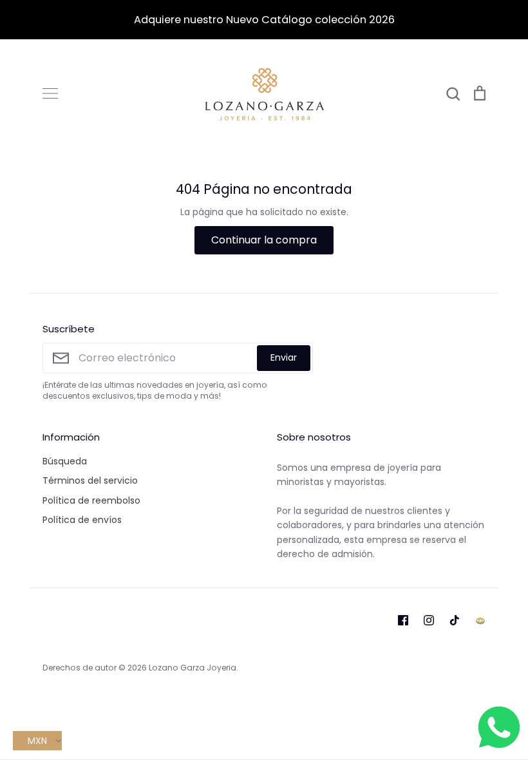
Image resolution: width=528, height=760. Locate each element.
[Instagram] (429, 620)
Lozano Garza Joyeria (192, 667)
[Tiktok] (454, 620)
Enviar (283, 357)
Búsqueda (64, 461)
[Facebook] (403, 620)
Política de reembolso (91, 500)
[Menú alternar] (50, 93)
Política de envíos (82, 519)
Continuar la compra (264, 240)
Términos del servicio (90, 480)
